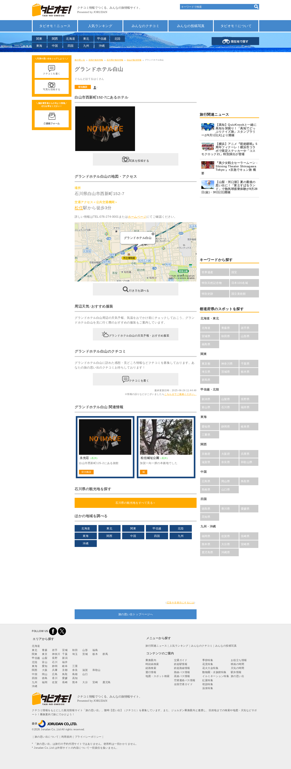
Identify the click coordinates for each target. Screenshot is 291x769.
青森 (44, 650)
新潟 (65, 657)
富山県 (206, 407)
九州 (86, 45)
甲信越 (102, 38)
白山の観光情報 (134, 60)
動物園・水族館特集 (214, 672)
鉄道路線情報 (182, 668)
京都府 (206, 453)
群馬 (105, 654)
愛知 (44, 666)
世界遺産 (207, 272)
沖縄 (102, 45)
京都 (65, 670)
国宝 (234, 272)
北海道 (70, 38)
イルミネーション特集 (215, 676)
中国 (55, 45)
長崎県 (245, 536)
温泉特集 (207, 688)
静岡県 (225, 426)
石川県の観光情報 (115, 60)
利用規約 (66, 736)
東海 (39, 45)
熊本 (75, 682)
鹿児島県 (207, 552)
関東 (39, 38)
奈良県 (225, 462)
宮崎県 (245, 544)
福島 (95, 650)
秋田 (75, 650)
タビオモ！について (236, 26)
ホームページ (137, 216)
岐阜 (65, 666)
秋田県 (225, 336)
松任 (79, 207)
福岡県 (206, 536)
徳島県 (206, 508)
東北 (86, 38)
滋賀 (85, 670)
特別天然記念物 (212, 282)
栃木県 (245, 371)
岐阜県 (245, 426)
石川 (54, 662)
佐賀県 (225, 536)
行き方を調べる (139, 290)
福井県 (245, 407)
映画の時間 (237, 664)
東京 (44, 654)
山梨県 (225, 399)
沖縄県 (225, 552)
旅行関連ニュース (156, 645)
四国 (71, 45)
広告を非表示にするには (180, 602)
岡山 (44, 674)
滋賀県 (206, 462)
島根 (75, 674)
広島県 (206, 481)
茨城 (85, 654)
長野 (54, 657)
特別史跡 (207, 293)
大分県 (225, 544)
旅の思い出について (47, 736)
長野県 (245, 399)
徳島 (44, 678)
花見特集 (207, 664)
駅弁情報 (236, 672)
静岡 (54, 666)
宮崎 (95, 682)
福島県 (206, 344)
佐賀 (54, 682)
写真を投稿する (139, 160)
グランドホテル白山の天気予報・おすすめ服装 (139, 335)
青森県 (225, 327)
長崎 (65, 682)
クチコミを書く (139, 380)
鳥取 (65, 674)
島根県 (206, 489)
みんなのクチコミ (145, 26)
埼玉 (75, 654)
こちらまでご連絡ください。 (180, 394)
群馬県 (206, 379)
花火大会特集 (210, 668)
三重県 (206, 434)
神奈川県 (227, 363)
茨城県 (225, 371)
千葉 (65, 654)
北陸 (117, 38)
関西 (55, 38)
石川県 (225, 407)
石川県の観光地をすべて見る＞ (135, 502)
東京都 (206, 363)
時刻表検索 (152, 664)
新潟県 (206, 399)
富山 (44, 662)
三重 (75, 666)
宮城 (65, 650)
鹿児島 (107, 682)
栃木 (95, 654)
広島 (54, 674)
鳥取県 (245, 481)
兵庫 (54, 670)
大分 (85, 682)
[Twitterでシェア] (62, 631)
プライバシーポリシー (88, 736)
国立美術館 (238, 293)
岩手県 (245, 327)
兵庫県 (245, 453)
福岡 (44, 682)
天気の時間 (237, 668)
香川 (54, 678)
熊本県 (206, 544)
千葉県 (245, 363)
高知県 (206, 516)
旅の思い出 (80, 60)
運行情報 (151, 672)
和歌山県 (246, 462)
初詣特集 (207, 684)
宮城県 (206, 336)
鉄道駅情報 (180, 664)
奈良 (75, 670)
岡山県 (225, 481)
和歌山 (96, 670)
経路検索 (151, 668)
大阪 (44, 670)
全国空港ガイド (183, 684)
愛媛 (65, 678)
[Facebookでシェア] (53, 631)
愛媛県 (245, 508)
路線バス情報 (182, 672)
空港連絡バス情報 (184, 680)
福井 (65, 662)
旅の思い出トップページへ (135, 614)
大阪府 (225, 453)
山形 (85, 650)
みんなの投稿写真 (191, 26)
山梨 (44, 657)
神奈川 (56, 654)
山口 (85, 674)
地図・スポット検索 (158, 676)
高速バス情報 (182, 676)
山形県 (245, 336)
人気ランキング (100, 26)
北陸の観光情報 (95, 60)
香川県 (225, 508)
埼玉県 (206, 371)
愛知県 (206, 426)
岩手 (54, 650)
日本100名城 (239, 282)
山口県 (225, 489)
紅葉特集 (207, 680)
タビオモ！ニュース (54, 26)
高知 (75, 678)
